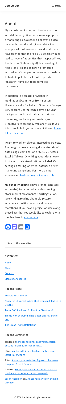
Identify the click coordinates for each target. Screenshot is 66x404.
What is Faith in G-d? (16, 295)
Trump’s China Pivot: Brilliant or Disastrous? (29, 310)
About (8, 267)
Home (8, 262)
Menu (58, 5)
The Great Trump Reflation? (20, 324)
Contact (9, 273)
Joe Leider (12, 5)
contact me (31, 217)
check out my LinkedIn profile (36, 175)
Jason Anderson (13, 378)
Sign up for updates (15, 278)
